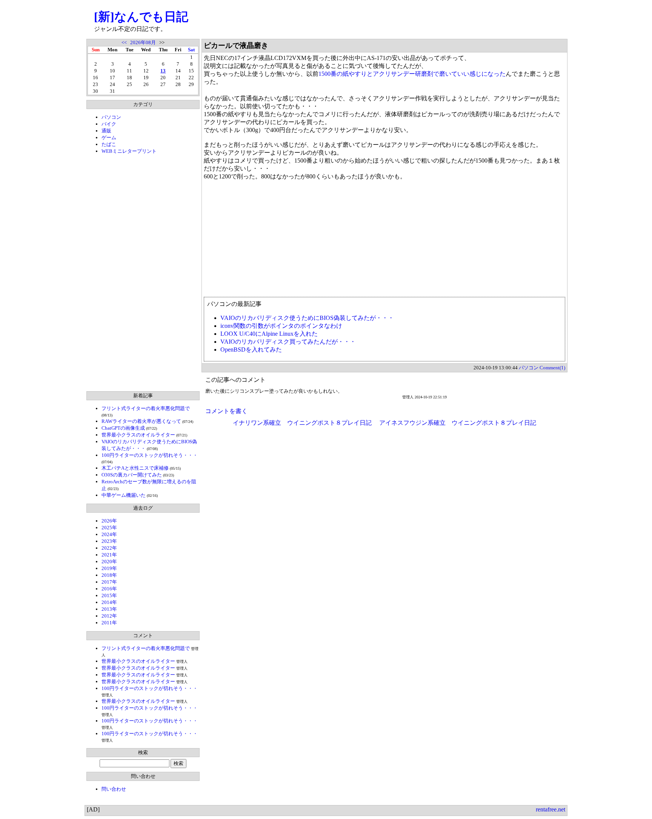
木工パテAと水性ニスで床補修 (135, 468)
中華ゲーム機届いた (123, 495)
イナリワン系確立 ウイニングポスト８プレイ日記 (302, 422)
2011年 (109, 622)
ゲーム (108, 137)
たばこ (108, 144)
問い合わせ (113, 789)
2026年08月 (143, 42)
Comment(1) (552, 367)
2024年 (109, 534)
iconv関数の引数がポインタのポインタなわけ (281, 326)
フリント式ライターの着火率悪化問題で (145, 408)
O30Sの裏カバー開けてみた (131, 475)
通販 (106, 131)
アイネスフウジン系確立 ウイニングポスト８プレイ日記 (457, 422)
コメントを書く (226, 411)
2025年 (109, 527)
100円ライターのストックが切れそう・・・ (149, 455)
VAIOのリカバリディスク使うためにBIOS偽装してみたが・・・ (307, 318)
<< (124, 42)
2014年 (109, 602)
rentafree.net (550, 809)
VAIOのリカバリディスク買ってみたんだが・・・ (288, 341)
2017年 (109, 582)
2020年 (109, 561)
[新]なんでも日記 (141, 16)
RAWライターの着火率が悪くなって (141, 421)
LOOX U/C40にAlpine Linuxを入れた (269, 333)
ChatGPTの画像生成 (123, 428)
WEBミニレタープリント (129, 151)
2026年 (109, 521)
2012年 (109, 616)
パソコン (111, 117)
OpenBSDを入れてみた (251, 349)
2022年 (109, 548)
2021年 (109, 555)
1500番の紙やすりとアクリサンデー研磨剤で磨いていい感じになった (412, 74)
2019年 (109, 568)
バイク (108, 124)
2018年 (109, 575)
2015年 (109, 595)
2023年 (109, 541)
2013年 (109, 609)
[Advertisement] (143, 273)
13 (163, 71)
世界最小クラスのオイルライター (138, 435)
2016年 (109, 589)
